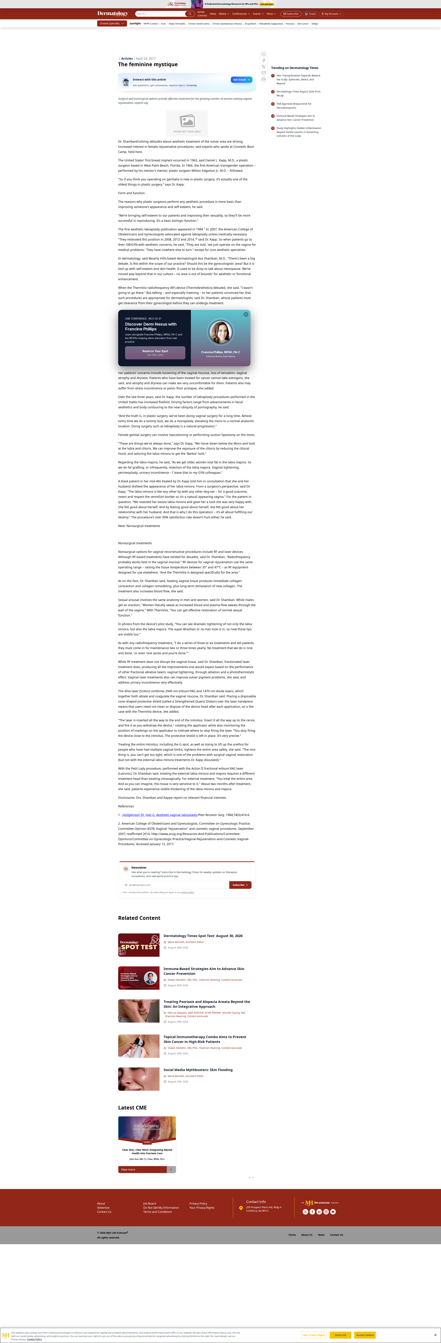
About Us (306, 1234)
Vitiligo (315, 23)
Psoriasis (290, 23)
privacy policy (187, 892)
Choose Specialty (109, 23)
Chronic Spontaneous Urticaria (227, 23)
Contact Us (104, 1212)
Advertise (103, 1208)
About (101, 1203)
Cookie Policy (34, 1339)
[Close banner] (436, 4)
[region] (220, 1335)
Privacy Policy (198, 1203)
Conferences (239, 13)
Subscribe (238, 885)
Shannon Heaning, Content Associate (220, 979)
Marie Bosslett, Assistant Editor (186, 942)
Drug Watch (250, 23)
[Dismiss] (246, 314)
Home (292, 1234)
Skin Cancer (303, 23)
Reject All (340, 1334)
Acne (163, 23)
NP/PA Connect (202, 13)
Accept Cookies (365, 1334)
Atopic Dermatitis (177, 23)
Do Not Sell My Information (161, 1208)
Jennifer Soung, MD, (233, 1012)
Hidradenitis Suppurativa (271, 23)
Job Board (149, 1203)
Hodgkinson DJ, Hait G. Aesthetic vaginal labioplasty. (160, 815)
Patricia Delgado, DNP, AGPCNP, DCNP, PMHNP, (194, 1012)
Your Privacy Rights (201, 1208)
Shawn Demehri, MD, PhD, (183, 979)
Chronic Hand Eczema (198, 23)
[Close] (435, 1335)
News (213, 13)
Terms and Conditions (157, 1212)
